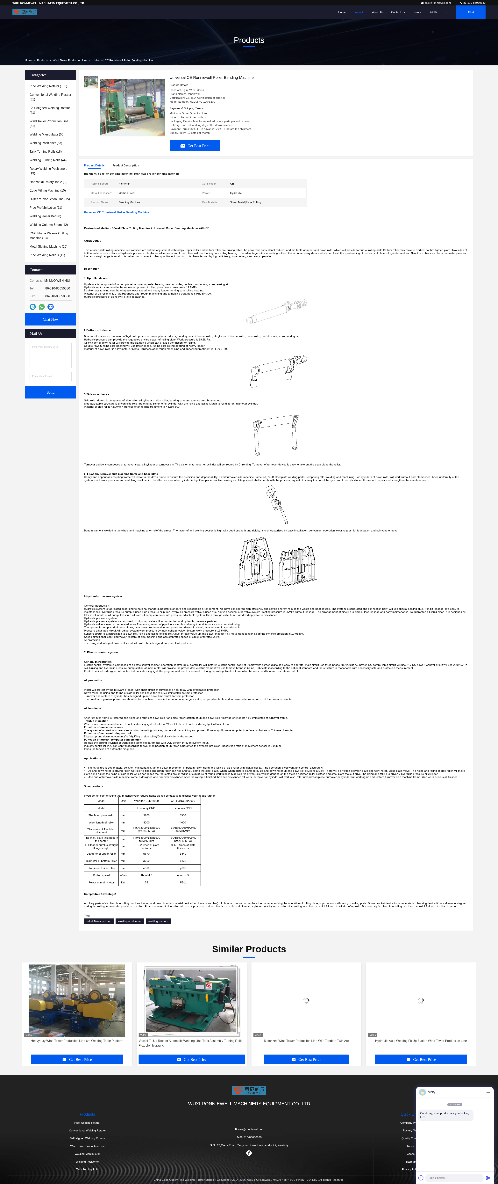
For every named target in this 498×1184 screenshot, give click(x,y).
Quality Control (411, 1138)
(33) (46, 143)
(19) (48, 171)
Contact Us (398, 12)
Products (358, 12)
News (410, 1146)
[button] (29, 1010)
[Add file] (421, 1177)
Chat (471, 12)
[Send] (488, 1177)
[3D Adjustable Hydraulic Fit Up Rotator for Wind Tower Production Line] (421, 1000)
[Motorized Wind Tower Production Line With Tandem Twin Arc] (192, 1000)
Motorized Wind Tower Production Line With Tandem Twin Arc (191, 1040)
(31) (50, 97)
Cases (411, 1153)
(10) (48, 190)
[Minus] (488, 1092)
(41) (50, 110)
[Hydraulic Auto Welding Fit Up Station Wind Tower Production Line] (306, 1000)
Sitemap (411, 1161)
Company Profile (410, 1122)
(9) (48, 182)
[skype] (32, 306)
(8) (45, 216)
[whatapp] (42, 307)
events (417, 12)
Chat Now (51, 319)
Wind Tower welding (99, 921)
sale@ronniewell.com (438, 2)
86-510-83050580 (474, 2)
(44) (48, 160)
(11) (46, 207)
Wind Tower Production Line (70, 60)
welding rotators (158, 921)
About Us (377, 12)
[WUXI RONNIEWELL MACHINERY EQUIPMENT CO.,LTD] (24, 12)
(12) (49, 224)
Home (342, 12)
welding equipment (129, 921)
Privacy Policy (410, 1169)
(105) (48, 86)
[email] (50, 306)
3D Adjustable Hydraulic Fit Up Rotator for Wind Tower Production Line (421, 1040)
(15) (50, 199)
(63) (47, 134)
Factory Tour (410, 1130)
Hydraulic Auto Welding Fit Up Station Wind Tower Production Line (306, 1040)
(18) (46, 151)
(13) (49, 236)
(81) (49, 124)
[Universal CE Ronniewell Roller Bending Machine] (132, 107)
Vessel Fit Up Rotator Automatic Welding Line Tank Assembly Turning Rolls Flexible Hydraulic (76, 1043)
